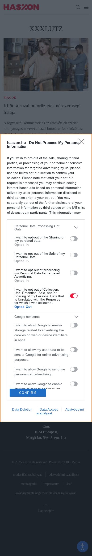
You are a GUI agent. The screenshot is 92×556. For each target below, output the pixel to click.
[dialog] (46, 278)
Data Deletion (22, 409)
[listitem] (46, 227)
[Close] (82, 143)
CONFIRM (28, 393)
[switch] (74, 238)
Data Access (49, 409)
